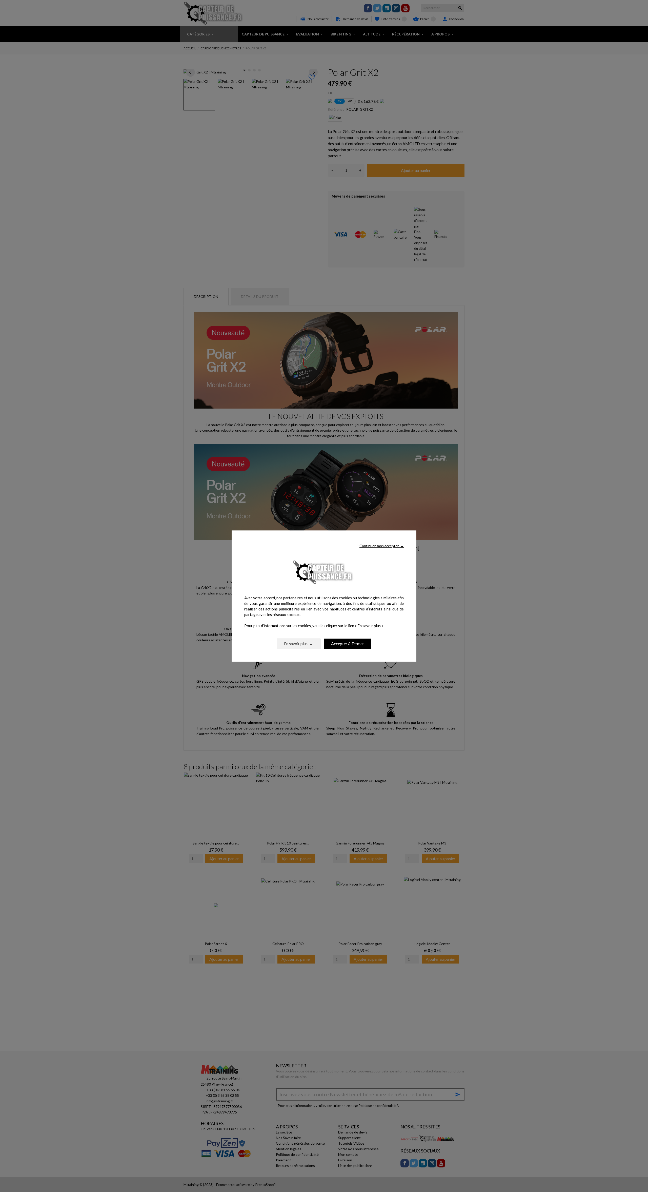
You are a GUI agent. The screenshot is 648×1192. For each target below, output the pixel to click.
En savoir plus (298, 643)
